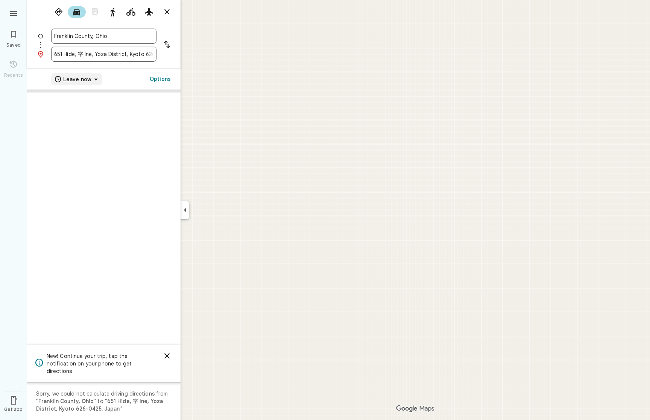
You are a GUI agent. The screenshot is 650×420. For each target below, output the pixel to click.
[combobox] (103, 36)
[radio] (59, 12)
